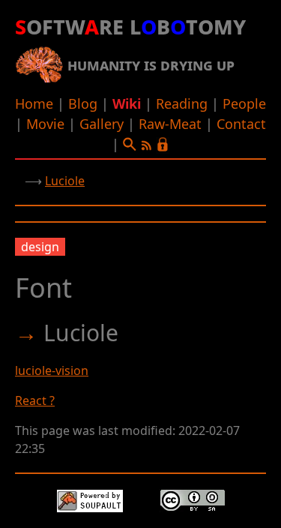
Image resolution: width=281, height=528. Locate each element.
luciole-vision (51, 370)
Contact (241, 124)
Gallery (101, 124)
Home (34, 103)
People (244, 103)
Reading (182, 103)
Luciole (65, 180)
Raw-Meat (170, 124)
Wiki (126, 103)
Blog (82, 103)
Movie (45, 124)
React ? (35, 400)
